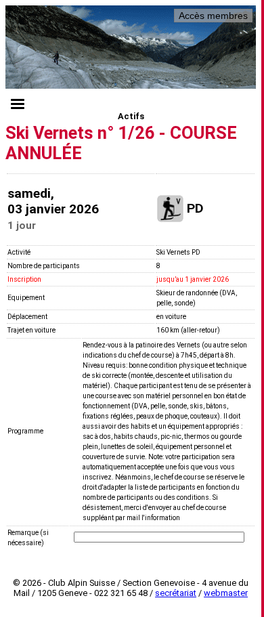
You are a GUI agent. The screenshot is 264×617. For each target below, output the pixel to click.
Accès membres (213, 15)
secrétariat (175, 593)
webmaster (226, 593)
